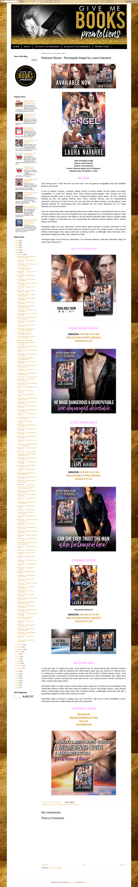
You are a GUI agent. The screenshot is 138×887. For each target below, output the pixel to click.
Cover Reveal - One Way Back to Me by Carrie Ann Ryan (27, 444)
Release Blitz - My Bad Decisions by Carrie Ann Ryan (27, 543)
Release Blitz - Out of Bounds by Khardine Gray (26, 587)
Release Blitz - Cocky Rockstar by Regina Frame (26, 576)
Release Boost (66, 804)
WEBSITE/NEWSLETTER (83, 717)
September (20, 649)
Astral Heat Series (50, 804)
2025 (17, 243)
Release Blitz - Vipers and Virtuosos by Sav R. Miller (27, 418)
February (19, 666)
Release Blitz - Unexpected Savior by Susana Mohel (26, 466)
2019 (17, 673)
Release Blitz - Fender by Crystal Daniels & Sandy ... (26, 454)
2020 (17, 671)
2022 (17, 250)
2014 (17, 685)
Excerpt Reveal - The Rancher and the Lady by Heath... (26, 318)
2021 (17, 252)
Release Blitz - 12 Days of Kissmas (26, 451)
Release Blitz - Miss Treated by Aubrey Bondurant (25, 358)
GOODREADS (84, 724)
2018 (17, 676)
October (19, 647)
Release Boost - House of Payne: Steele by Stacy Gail (30, 116)
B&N (69, 337)
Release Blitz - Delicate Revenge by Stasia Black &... (27, 458)
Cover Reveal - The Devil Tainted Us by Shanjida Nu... (27, 283)
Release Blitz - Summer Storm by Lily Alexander (26, 280)
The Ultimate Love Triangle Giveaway (29, 167)
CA (92, 334)
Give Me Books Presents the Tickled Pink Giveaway (30, 181)
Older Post (122, 865)
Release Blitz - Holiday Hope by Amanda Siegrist (25, 629)
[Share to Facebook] (71, 802)
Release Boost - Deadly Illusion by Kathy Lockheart (26, 366)
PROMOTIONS (102, 46)
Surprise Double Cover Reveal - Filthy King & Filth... (26, 306)
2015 (17, 683)
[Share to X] (69, 802)
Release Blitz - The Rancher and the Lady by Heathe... (27, 264)
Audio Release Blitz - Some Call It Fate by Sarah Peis (26, 337)
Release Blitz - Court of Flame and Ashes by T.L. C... (26, 524)
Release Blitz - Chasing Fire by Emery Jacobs (25, 380)
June (18, 656)
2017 (17, 678)
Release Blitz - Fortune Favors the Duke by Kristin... (26, 295)
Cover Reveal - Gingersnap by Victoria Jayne (25, 512)
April (18, 661)
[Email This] (66, 802)
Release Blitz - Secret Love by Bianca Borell (25, 591)
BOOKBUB (83, 714)
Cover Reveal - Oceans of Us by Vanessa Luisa (26, 370)
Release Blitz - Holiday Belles (25, 340)
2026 (17, 240)
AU (97, 334)
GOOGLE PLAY (84, 341)
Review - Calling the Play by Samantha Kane (30, 207)
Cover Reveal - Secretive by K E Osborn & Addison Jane (26, 487)
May (18, 658)
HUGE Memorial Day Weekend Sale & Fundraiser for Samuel (30, 102)
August (19, 651)
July (18, 654)
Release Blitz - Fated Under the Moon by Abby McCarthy (25, 329)
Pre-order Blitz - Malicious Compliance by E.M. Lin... (24, 333)
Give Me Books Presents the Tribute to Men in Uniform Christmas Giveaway (30, 222)
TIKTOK (83, 721)
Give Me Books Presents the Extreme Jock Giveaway (30, 141)
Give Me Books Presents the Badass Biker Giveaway (30, 194)
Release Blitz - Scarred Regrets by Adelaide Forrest (26, 257)
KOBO (77, 337)
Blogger (85, 882)
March (19, 663)
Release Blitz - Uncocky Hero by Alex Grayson (26, 302)
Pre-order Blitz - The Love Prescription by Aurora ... (24, 268)
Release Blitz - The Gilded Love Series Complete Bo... (25, 618)
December (20, 254)
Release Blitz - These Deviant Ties (26, 550)
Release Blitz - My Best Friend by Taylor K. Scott (26, 481)
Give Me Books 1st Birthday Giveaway (29, 128)
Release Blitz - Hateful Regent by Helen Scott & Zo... (26, 602)
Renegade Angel (75, 804)
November (20, 644)
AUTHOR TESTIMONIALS (47, 46)
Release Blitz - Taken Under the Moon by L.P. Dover (25, 291)
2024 (17, 245)
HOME (16, 46)
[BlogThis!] (67, 802)
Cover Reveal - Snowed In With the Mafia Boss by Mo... (26, 373)
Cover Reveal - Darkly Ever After (26, 509)
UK (86, 334)
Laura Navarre (59, 804)
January (19, 668)
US (81, 334)
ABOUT (27, 46)
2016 (17, 680)
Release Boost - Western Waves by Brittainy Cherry (26, 383)
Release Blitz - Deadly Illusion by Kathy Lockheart (26, 473)
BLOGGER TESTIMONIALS (77, 46)
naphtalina (72, 882)
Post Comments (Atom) (55, 868)
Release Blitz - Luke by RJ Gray (25, 484)
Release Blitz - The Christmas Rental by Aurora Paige (27, 399)
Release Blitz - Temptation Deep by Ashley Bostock (26, 610)
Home (84, 865)
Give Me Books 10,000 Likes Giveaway (30, 154)
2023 (17, 247)
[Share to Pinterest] (73, 802)
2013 (17, 687)
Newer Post (45, 865)
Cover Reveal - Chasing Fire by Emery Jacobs (25, 580)
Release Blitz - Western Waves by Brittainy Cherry (26, 491)
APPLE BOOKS (92, 337)
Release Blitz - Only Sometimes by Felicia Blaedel (26, 502)
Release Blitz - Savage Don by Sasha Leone (25, 325)
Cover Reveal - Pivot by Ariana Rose (27, 377)
